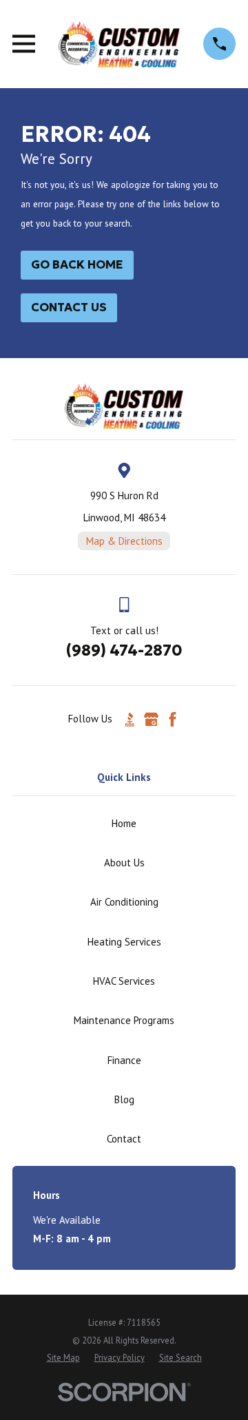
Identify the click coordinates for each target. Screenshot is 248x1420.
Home (124, 823)
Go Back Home (77, 265)
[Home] (119, 44)
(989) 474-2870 (124, 650)
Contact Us (69, 307)
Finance (124, 1060)
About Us (124, 862)
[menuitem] (63, 1358)
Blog (124, 1099)
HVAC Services (124, 981)
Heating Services (124, 941)
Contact (124, 1138)
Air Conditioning (124, 901)
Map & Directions (124, 540)
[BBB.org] (130, 719)
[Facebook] (172, 719)
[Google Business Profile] (151, 719)
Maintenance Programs (124, 1020)
